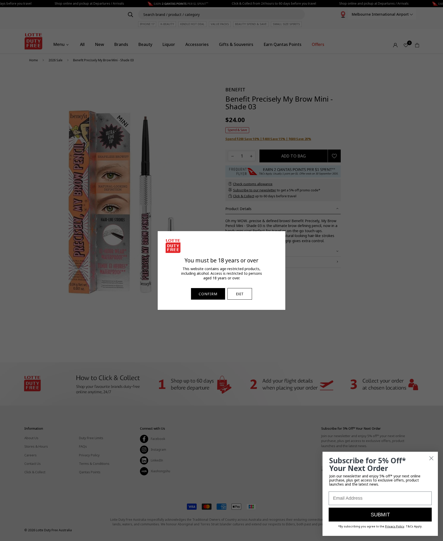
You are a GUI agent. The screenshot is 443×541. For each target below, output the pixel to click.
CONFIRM (208, 293)
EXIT (240, 293)
